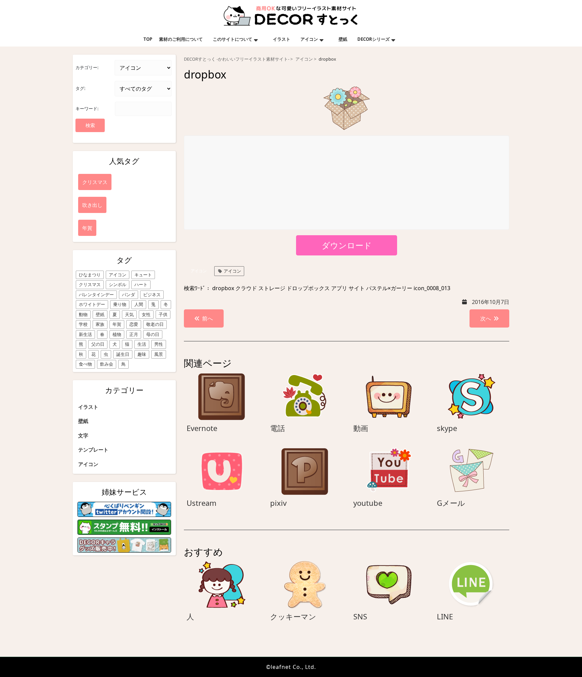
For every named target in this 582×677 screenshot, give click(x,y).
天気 (129, 314)
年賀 (116, 324)
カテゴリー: (86, 67)
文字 (83, 435)
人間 (138, 304)
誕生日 (122, 354)
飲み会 (106, 364)
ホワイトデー (92, 304)
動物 (83, 314)
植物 (116, 334)
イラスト (281, 39)
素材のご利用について (181, 39)
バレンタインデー (96, 294)
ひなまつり (90, 275)
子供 (163, 314)
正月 (133, 334)
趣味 (141, 354)
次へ (485, 318)
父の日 (97, 344)
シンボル (117, 284)
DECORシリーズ (373, 39)
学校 (83, 324)
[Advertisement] (347, 183)
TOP (147, 39)
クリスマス (90, 284)
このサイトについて (232, 39)
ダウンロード (347, 245)
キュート (143, 275)
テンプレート (93, 449)
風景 (158, 354)
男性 (158, 344)
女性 (146, 314)
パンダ (128, 294)
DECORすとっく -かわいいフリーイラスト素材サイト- (236, 59)
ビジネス (152, 294)
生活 (141, 344)
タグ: (80, 88)
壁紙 (342, 39)
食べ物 (85, 364)
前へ (207, 318)
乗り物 (119, 304)
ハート (141, 284)
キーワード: (86, 108)
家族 (100, 324)
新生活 (85, 334)
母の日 (152, 334)
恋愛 (133, 324)
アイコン (309, 39)
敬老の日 (155, 324)
